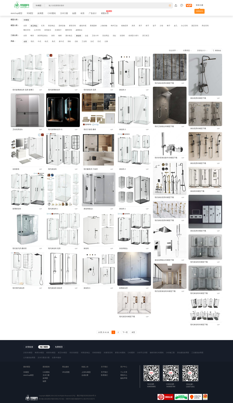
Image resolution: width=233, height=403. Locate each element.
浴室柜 (122, 36)
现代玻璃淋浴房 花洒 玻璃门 (23, 90)
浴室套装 (15, 169)
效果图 (40, 13)
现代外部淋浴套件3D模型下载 (166, 158)
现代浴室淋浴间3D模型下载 (165, 291)
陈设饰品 (51, 26)
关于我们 (104, 372)
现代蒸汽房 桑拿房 (19, 248)
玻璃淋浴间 (16, 209)
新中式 (61, 41)
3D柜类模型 (96, 353)
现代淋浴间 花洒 (54, 248)
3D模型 (30, 13)
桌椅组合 (79, 30)
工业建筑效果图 (197, 353)
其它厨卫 (145, 36)
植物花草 (124, 26)
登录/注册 (199, 5)
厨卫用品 (34, 26)
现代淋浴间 (52, 169)
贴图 (74, 13)
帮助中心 (123, 375)
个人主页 (123, 372)
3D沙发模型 (73, 353)
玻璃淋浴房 (123, 288)
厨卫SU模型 (62, 353)
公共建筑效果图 (29, 357)
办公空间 (184, 26)
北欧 (76, 41)
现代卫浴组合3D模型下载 (164, 126)
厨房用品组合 (42, 36)
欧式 (46, 41)
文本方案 (64, 13)
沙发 (161, 26)
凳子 (140, 26)
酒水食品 (68, 36)
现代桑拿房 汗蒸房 (91, 169)
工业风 (84, 41)
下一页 (125, 332)
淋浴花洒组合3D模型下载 (164, 260)
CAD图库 (131, 353)
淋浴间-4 (122, 90)
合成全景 (85, 375)
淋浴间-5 (87, 288)
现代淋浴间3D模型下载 (199, 262)
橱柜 (60, 36)
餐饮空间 (26, 30)
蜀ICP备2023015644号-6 (86, 396)
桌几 (175, 26)
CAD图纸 (52, 13)
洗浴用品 (105, 36)
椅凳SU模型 (39, 353)
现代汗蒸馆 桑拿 (90, 129)
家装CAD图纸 (120, 353)
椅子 (168, 26)
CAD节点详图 (142, 353)
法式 (92, 41)
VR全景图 (66, 372)
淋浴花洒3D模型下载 (198, 98)
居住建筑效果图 (183, 353)
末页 (133, 332)
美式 (53, 41)
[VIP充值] (189, 5)
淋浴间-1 (122, 209)
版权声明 (123, 378)
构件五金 (114, 26)
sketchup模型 (16, 13)
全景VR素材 (56, 357)
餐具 (32, 36)
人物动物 (103, 26)
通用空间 (68, 30)
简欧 (69, 41)
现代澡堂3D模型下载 (127, 317)
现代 (32, 41)
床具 (133, 26)
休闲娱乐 (47, 30)
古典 (106, 41)
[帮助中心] (181, 5)
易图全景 (105, 13)
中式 (39, 41)
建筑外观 (82, 26)
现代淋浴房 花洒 (90, 90)
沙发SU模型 (27, 353)
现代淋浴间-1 (53, 209)
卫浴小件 (95, 36)
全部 (25, 26)
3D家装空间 (108, 353)
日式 (99, 41)
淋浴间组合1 (88, 209)
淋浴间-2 (122, 169)
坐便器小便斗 (134, 36)
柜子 (147, 26)
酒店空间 (194, 26)
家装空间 (72, 26)
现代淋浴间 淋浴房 (55, 288)
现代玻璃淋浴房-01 (55, 129)
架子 (154, 26)
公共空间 (37, 30)
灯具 (43, 26)
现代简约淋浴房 (18, 288)
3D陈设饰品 (85, 353)
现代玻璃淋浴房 (54, 90)
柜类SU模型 (50, 353)
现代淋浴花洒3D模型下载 (164, 83)
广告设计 (93, 13)
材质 (82, 13)
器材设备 (62, 26)
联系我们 (104, 375)
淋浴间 (78, 36)
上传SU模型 (86, 372)
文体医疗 (58, 30)
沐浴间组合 (123, 248)
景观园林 (93, 26)
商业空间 (205, 26)
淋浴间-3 (122, 129)
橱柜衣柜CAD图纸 (157, 353)
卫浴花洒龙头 (17, 129)
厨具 (53, 36)
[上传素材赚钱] (175, 5)
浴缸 (114, 36)
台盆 (86, 36)
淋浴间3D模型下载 (197, 191)
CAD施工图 (170, 353)
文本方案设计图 (44, 357)
